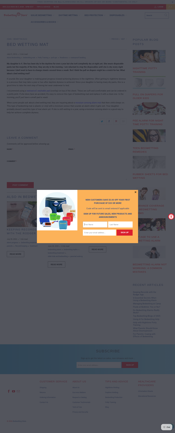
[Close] (135, 192)
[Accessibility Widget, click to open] (171, 216)
